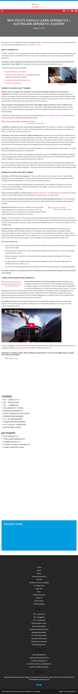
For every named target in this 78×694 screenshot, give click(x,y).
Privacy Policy (39, 601)
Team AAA (39, 588)
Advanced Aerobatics (13, 411)
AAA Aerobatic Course (13, 408)
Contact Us (39, 598)
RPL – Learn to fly (11, 400)
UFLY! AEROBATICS (10, 436)
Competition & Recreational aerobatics (18, 80)
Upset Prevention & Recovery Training (17, 75)
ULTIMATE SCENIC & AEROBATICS (16, 445)
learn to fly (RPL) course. (33, 45)
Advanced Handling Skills (62, 193)
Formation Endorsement (14, 422)
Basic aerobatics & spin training (15, 72)
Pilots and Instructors (39, 576)
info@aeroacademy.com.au (41, 679)
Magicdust (72, 691)
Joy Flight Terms (39, 585)
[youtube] (40, 685)
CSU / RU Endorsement (13, 419)
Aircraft (39, 579)
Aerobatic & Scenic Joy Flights (39, 582)
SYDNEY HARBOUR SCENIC (13, 447)
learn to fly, (47, 115)
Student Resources (39, 595)
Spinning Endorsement (13, 416)
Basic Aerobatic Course (43, 193)
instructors (57, 115)
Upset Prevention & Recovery (16, 413)
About (39, 570)
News (39, 592)
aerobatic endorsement (23, 348)
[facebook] (37, 685)
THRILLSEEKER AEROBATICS (14, 439)
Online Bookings (39, 604)
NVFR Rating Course (12, 427)
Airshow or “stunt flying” (13, 83)
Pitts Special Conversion (14, 425)
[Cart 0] (72, 11)
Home (39, 567)
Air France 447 (46, 235)
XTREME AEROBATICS (11, 442)
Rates (39, 573)
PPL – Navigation (11, 402)
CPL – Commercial (11, 405)
